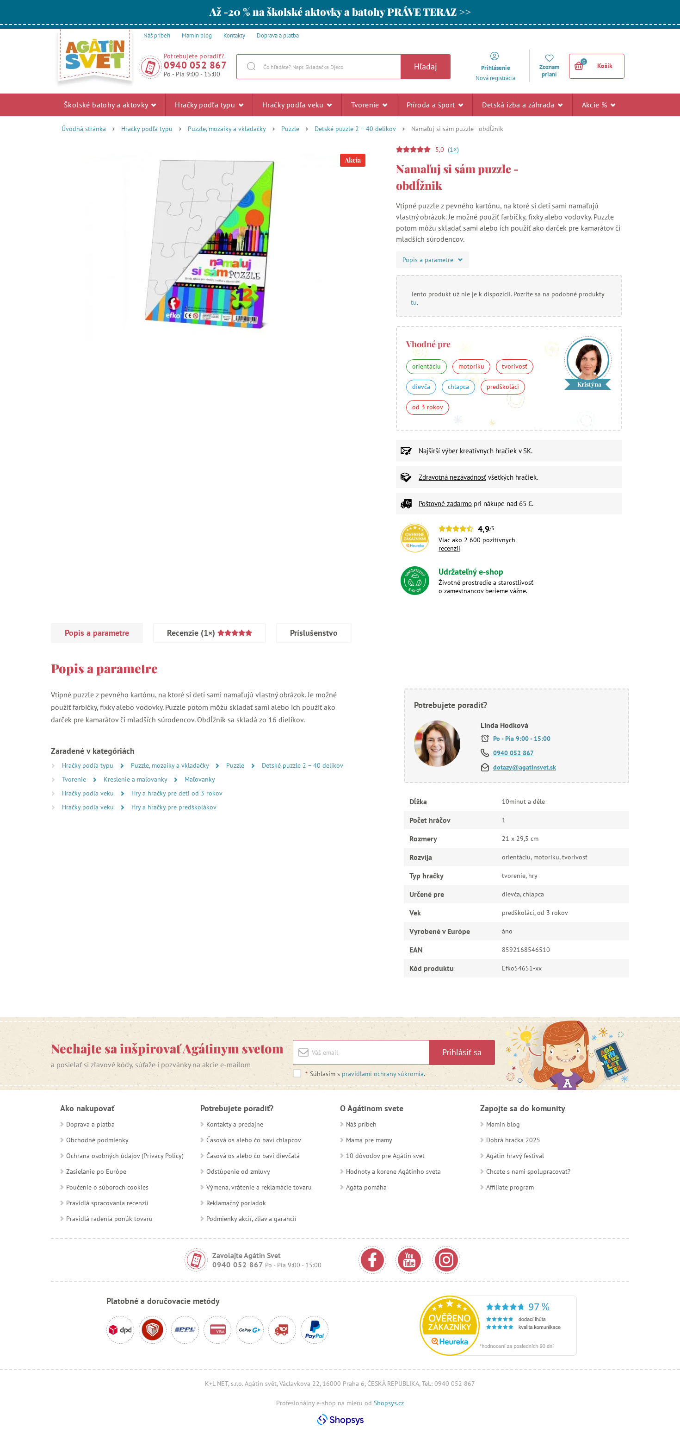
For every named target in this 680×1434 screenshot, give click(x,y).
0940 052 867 (195, 65)
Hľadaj (425, 66)
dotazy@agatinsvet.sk (524, 767)
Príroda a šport (432, 104)
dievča (421, 386)
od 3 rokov (427, 407)
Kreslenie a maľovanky (136, 779)
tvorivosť (514, 366)
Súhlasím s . (365, 1074)
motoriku (471, 366)
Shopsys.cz (389, 1403)
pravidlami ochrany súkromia (383, 1074)
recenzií (449, 548)
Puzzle (290, 129)
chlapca (458, 386)
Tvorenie (366, 104)
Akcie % (595, 104)
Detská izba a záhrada (519, 104)
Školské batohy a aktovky (107, 104)
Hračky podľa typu (206, 104)
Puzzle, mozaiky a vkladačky (227, 129)
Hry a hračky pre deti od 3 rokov (177, 793)
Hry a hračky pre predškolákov (173, 807)
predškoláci (503, 386)
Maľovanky (200, 779)
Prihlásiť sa (462, 1052)
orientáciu (426, 366)
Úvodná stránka (84, 129)
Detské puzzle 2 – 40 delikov (355, 129)
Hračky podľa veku (294, 104)
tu (414, 302)
